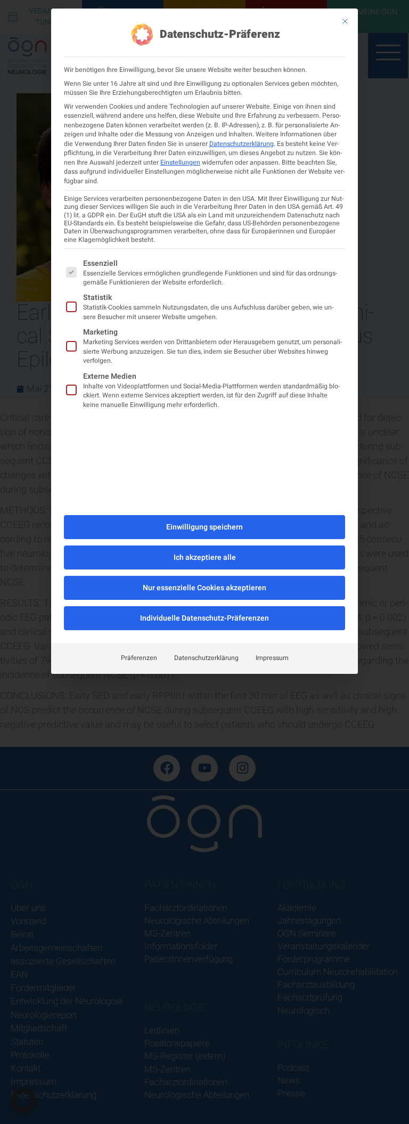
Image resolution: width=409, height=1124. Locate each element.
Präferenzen (139, 658)
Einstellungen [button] (180, 162)
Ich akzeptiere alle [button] (205, 557)
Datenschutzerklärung (241, 144)
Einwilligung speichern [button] (204, 527)
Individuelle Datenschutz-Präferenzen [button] (204, 618)
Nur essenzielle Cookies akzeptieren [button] (204, 587)
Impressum (272, 658)
